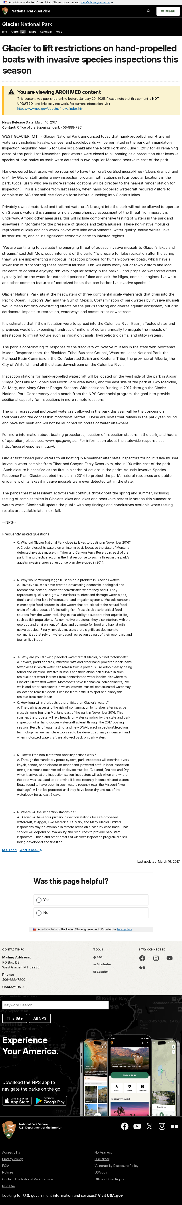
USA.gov (101, 1172)
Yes (46, 899)
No (45, 912)
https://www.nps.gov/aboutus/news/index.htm (50, 108)
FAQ (99, 957)
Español (102, 971)
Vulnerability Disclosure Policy (116, 1166)
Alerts (17, 31)
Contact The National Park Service (27, 1179)
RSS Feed (9, 850)
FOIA (5, 1166)
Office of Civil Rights (109, 1179)
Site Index (104, 964)
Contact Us (12, 987)
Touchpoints (124, 929)
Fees (58, 31)
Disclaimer (102, 1159)
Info (4, 31)
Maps (32, 31)
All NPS (39, 1018)
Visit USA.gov (110, 1195)
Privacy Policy (12, 1159)
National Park (27, 24)
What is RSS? (30, 850)
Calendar (46, 31)
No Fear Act (103, 1152)
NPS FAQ (8, 1186)
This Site (15, 1018)
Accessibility (11, 1152)
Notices (7, 1172)
